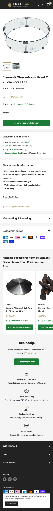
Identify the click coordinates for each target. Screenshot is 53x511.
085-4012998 (30, 353)
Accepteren (11, 503)
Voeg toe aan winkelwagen (26, 123)
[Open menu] (4, 4)
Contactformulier (26, 361)
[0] (48, 4)
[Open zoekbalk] (37, 4)
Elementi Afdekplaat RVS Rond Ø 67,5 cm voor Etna (19, 309)
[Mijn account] (42, 4)
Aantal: (6, 113)
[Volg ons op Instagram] (10, 479)
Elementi (9, 304)
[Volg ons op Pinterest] (15, 479)
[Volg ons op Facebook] (5, 479)
